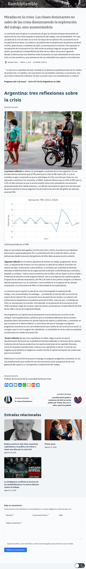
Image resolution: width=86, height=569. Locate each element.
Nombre (10, 515)
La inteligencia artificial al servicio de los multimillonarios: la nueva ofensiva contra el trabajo (21, 484)
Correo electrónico (40, 515)
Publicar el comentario (15, 550)
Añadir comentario (14, 523)
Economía (36, 62)
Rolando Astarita (11, 107)
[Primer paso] (63, 429)
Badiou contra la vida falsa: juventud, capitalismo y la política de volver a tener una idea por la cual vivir (21, 447)
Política (44, 62)
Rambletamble (23, 4)
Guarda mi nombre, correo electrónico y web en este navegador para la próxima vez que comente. (40, 544)
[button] (80, 565)
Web (61, 515)
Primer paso (50, 444)
